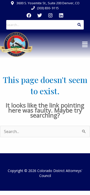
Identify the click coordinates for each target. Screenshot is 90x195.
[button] (85, 44)
